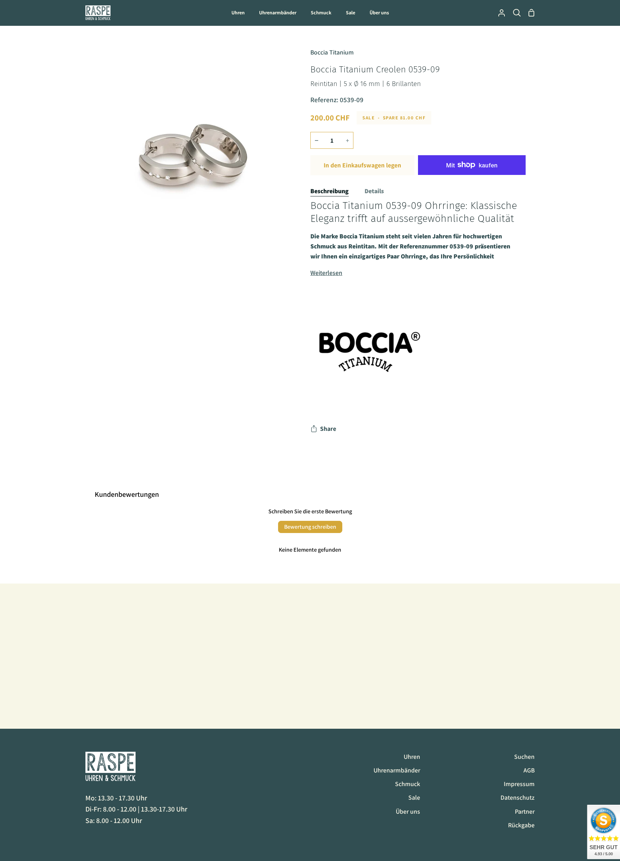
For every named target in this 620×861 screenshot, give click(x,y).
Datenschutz (518, 797)
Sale (414, 797)
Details (374, 191)
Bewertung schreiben (310, 527)
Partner (525, 811)
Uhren (412, 756)
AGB (529, 770)
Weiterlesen (326, 272)
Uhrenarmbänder (397, 770)
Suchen (524, 756)
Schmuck (407, 784)
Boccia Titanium (332, 52)
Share (328, 428)
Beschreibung (329, 191)
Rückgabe (521, 825)
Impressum (519, 784)
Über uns (408, 811)
